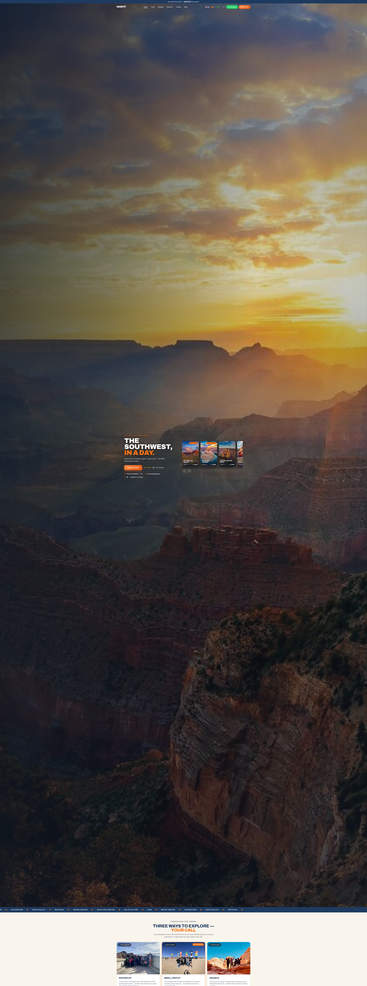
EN (208, 7)
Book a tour (245, 7)
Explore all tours (133, 468)
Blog (185, 7)
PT (220, 7)
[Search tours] (223, 7)
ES (214, 7)
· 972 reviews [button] (154, 467)
